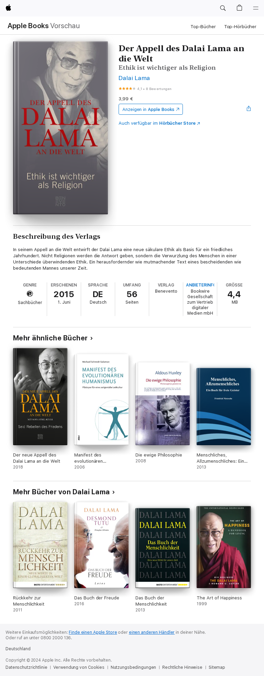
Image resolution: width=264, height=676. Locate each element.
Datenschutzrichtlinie (26, 667)
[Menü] (256, 8)
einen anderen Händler (152, 632)
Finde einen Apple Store (93, 632)
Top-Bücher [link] (203, 26)
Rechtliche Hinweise (182, 667)
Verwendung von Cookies (78, 667)
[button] (222, 8)
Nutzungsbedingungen (133, 667)
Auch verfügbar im (157, 123)
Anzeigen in (148, 109)
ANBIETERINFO (201, 285)
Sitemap (217, 667)
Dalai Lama (134, 77)
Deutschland (18, 648)
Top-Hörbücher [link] (240, 26)
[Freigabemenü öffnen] (248, 109)
